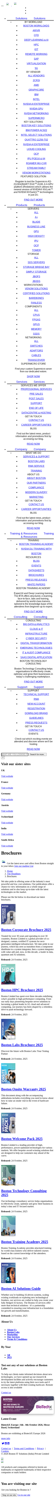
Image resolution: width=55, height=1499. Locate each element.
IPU (36, 241)
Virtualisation (36, 63)
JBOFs (36, 276)
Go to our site (24, 1495)
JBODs (36, 281)
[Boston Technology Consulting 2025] (8, 1184)
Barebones (36, 298)
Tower (36, 250)
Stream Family (36, 168)
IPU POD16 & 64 (36, 158)
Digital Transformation (36, 643)
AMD (36, 85)
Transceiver (36, 360)
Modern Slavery (36, 492)
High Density (36, 236)
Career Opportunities (36, 425)
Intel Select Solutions (36, 135)
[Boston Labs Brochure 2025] (8, 1038)
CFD (36, 35)
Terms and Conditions (24, 1448)
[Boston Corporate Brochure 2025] (8, 923)
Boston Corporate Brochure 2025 (26, 930)
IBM (36, 94)
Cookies (5, 1451)
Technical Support (36, 694)
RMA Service (36, 466)
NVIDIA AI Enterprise (36, 104)
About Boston (36, 478)
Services (21, 381)
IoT (36, 49)
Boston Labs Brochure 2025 (22, 1045)
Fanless (36, 303)
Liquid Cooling (36, 149)
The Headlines (14, 873)
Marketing (36, 497)
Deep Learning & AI (36, 40)
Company (21, 449)
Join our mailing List (23, 866)
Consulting (20, 616)
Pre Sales (36, 394)
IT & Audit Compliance (36, 652)
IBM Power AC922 (36, 130)
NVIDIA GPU (36, 108)
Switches (36, 346)
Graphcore (36, 90)
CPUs (36, 315)
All (36, 212)
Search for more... (37, 754)
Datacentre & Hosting (36, 413)
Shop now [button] (33, 376)
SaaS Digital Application (36, 657)
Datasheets (36, 570)
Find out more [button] (33, 200)
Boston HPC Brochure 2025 (22, 990)
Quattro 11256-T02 (36, 139)
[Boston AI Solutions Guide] (8, 1282)
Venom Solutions (36, 288)
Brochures (36, 575)
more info (5, 1438)
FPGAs (36, 319)
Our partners (36, 483)
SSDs (36, 334)
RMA (36, 699)
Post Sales (36, 398)
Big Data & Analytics (36, 624)
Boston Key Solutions (36, 125)
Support (36, 403)
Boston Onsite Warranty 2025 (23, 1089)
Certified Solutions (36, 293)
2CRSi (36, 80)
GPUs (36, 324)
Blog (36, 561)
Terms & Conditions (17, 1339)
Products (21, 205)
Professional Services (36, 389)
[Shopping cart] (30, 13)
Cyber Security (36, 638)
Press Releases (36, 580)
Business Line (36, 226)
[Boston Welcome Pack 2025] (8, 1132)
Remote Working (36, 54)
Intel (36, 99)
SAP (36, 59)
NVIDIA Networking (36, 113)
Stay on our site (9, 1495)
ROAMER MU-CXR (36, 163)
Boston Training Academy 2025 (24, 1242)
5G (36, 68)
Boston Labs (36, 461)
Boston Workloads (36, 26)
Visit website (7, 776)
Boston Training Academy (36, 544)
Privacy (40, 1448)
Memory (36, 329)
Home (10, 871)
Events (36, 565)
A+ (36, 217)
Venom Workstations (36, 173)
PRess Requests (36, 722)
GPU (36, 231)
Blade (36, 222)
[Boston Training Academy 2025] (8, 1235)
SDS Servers (36, 262)
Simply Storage (36, 272)
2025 (9, 1357)
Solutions (21, 18)
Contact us (36, 420)
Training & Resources (37, 535)
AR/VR (36, 30)
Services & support (36, 456)
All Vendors (36, 75)
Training (36, 471)
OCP (36, 154)
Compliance (36, 487)
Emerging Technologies (36, 648)
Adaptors (36, 350)
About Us (12, 1330)
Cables (36, 355)
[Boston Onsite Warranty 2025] (8, 1083)
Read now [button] (33, 444)
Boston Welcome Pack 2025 (22, 1139)
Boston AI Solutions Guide (21, 1288)
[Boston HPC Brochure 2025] (8, 983)
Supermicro (36, 118)
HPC (36, 44)
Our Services (13, 1337)
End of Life (36, 408)
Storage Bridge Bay (36, 267)
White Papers (36, 584)
